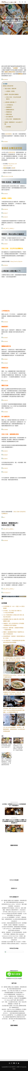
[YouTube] (18, 1063)
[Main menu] (25, 2)
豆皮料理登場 (8, 134)
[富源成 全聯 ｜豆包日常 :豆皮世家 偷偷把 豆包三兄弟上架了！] (6, 740)
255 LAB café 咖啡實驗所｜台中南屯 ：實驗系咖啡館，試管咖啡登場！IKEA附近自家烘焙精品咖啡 (14, 729)
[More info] (22, 2)
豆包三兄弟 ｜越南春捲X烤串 (13, 119)
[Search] (19, 2)
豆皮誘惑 (15, 68)
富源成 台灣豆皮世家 (9, 72)
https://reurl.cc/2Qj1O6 (16, 261)
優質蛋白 (20, 73)
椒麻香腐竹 (9, 107)
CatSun (14, 1068)
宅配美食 (10, 17)
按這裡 (13, 168)
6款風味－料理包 (10, 91)
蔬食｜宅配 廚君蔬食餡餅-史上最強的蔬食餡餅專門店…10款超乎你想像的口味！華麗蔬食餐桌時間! (6, 761)
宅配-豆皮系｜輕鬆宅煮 (10, 88)
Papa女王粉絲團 (14, 880)
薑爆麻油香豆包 (10, 109)
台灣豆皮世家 (11, 152)
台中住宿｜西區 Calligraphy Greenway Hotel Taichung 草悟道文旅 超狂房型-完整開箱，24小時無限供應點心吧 (13, 710)
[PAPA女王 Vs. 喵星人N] (8, 2)
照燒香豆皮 (9, 112)
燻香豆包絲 (9, 114)
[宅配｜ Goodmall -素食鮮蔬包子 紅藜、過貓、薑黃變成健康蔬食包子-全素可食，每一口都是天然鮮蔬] (18, 740)
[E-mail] (10, 1063)
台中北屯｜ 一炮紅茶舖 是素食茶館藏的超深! (14, 1013)
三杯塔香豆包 (9, 105)
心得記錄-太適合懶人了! (10, 102)
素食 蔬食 (23, 17)
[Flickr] (14, 1063)
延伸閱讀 (8, 126)
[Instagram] (16, 1063)
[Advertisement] (14, 50)
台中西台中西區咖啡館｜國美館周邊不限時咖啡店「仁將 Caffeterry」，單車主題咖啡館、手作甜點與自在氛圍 (14, 928)
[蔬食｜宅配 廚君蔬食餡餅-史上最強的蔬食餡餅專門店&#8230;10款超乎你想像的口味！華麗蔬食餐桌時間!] (6, 755)
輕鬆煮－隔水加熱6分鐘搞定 (12, 94)
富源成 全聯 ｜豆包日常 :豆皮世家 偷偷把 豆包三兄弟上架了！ (6, 746)
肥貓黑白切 (14, 888)
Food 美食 (4, 17)
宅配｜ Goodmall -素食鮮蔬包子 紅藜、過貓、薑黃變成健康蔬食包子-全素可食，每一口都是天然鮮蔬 (18, 747)
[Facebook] (12, 1063)
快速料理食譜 (17, 17)
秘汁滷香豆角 (9, 116)
